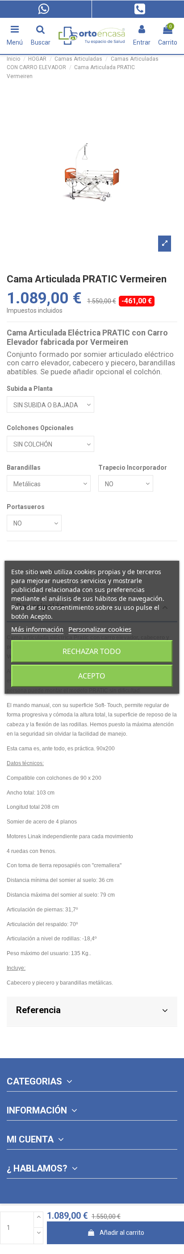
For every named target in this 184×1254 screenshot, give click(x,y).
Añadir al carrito (122, 1232)
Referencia (38, 1010)
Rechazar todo (92, 651)
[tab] (92, 1011)
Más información (37, 629)
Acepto (91, 676)
